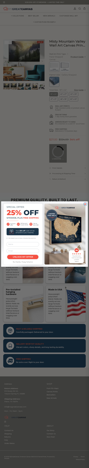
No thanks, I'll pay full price (23, 262)
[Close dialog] (85, 204)
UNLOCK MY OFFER (23, 257)
